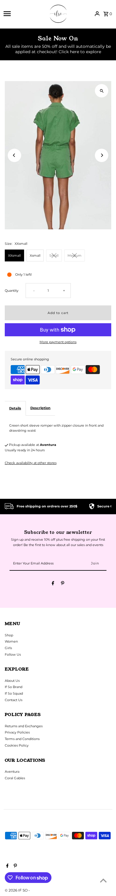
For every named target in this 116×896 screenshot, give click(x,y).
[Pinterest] (62, 584)
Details (15, 408)
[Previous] (14, 155)
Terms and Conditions (22, 739)
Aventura (12, 771)
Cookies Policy (17, 745)
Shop (9, 635)
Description (40, 408)
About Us (12, 681)
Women (11, 641)
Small (54, 255)
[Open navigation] (23, 13)
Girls (8, 648)
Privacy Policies (17, 732)
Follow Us (13, 654)
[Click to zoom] (101, 90)
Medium (74, 255)
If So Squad (14, 693)
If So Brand (13, 687)
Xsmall (35, 255)
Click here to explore (80, 51)
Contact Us (13, 700)
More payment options (58, 342)
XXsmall (14, 255)
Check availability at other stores (31, 463)
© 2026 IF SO (17, 890)
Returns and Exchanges (24, 726)
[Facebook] (53, 584)
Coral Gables (15, 778)
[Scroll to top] (103, 880)
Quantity (11, 290)
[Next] (101, 155)
